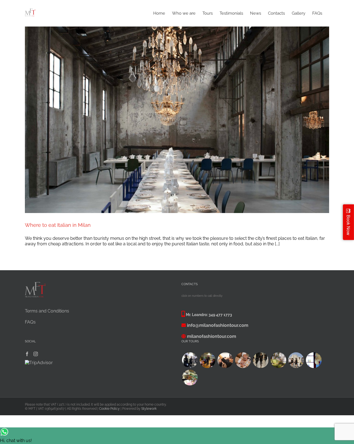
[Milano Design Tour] (278, 360)
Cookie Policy (109, 409)
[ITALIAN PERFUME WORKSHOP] (313, 360)
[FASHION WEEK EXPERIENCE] (189, 360)
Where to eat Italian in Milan (58, 225)
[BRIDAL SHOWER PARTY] (225, 360)
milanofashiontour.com (211, 336)
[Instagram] (35, 354)
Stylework (149, 409)
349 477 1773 (220, 314)
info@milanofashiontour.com (217, 325)
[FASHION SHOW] (207, 360)
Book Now (348, 225)
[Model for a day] (260, 360)
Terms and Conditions (47, 311)
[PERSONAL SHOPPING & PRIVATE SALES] (296, 360)
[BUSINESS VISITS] (243, 360)
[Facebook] (27, 354)
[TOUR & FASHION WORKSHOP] (189, 377)
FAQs (30, 322)
